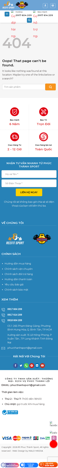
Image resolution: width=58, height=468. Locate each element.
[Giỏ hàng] (53, 5)
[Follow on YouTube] (42, 365)
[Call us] (26, 365)
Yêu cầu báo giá (14, 284)
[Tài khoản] (45, 5)
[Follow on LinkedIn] (37, 365)
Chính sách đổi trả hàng (19, 274)
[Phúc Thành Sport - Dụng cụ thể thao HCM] (15, 5)
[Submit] (50, 87)
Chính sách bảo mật (16, 289)
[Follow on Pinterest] (31, 365)
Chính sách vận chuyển (19, 269)
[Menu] (7, 14)
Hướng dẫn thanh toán (18, 279)
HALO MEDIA (36, 451)
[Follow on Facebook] (15, 365)
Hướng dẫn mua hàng (18, 263)
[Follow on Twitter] (20, 365)
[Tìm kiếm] (29, 20)
